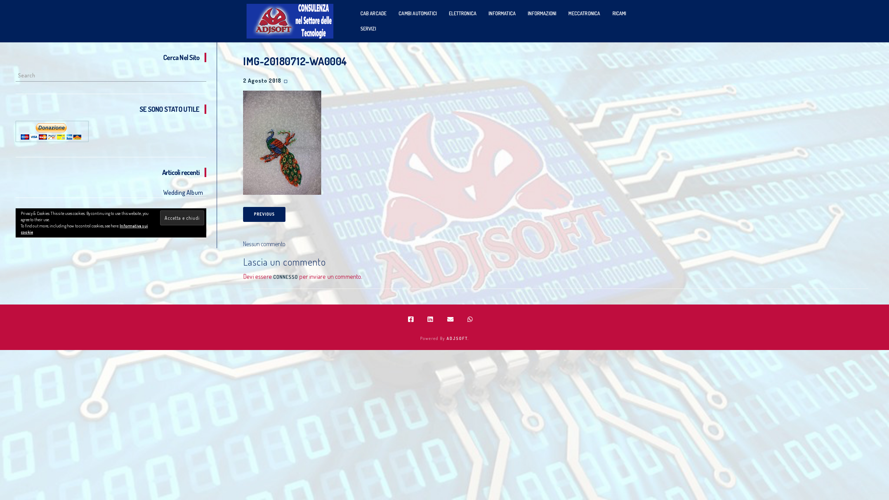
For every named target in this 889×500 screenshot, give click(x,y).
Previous (264, 214)
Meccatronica (584, 13)
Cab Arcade (373, 13)
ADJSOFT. (458, 338)
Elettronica (462, 13)
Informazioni (542, 13)
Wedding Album (183, 192)
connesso (285, 277)
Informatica (502, 13)
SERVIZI (368, 29)
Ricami (619, 13)
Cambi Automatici (418, 13)
